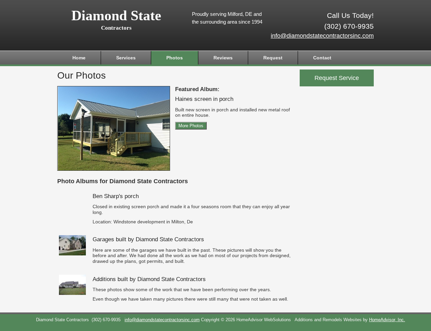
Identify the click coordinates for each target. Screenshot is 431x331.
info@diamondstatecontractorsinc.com (322, 35)
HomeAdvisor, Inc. (387, 320)
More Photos (190, 125)
